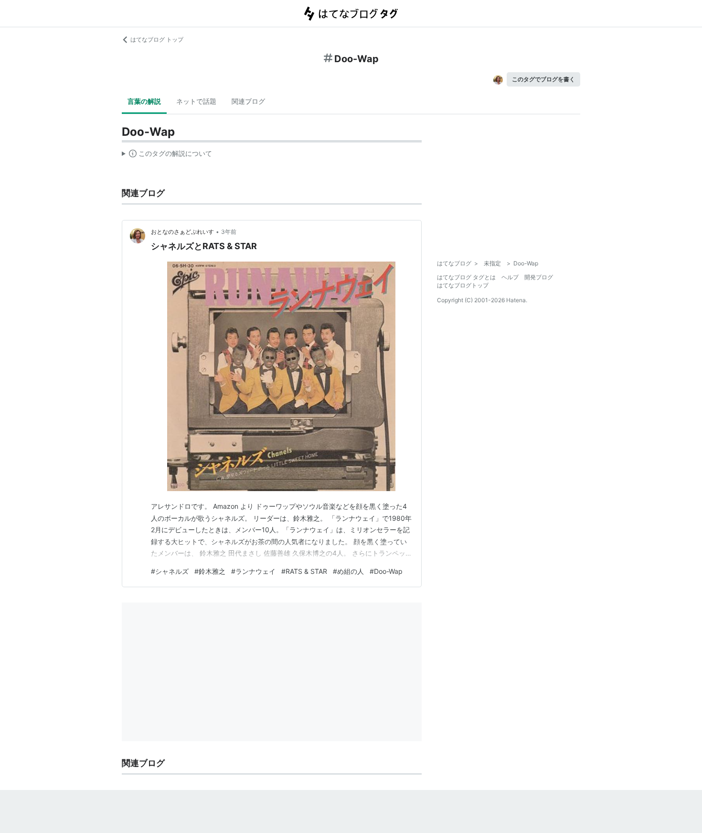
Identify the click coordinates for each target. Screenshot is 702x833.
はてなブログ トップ (156, 39)
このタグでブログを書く (543, 79)
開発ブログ (538, 277)
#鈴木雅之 (209, 571)
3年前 (228, 231)
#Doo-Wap (386, 571)
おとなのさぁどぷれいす (182, 231)
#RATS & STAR (304, 571)
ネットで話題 (196, 101)
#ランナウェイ (253, 571)
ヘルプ (510, 277)
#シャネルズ (170, 571)
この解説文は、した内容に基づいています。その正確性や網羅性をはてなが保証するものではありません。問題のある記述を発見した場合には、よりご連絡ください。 (167, 155)
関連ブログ (248, 101)
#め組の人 (348, 571)
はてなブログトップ (463, 285)
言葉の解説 (144, 101)
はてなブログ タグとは (466, 277)
